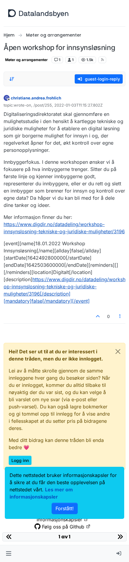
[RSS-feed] (102, 60)
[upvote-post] (97, 316)
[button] (8, 554)
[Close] (118, 351)
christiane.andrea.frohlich (36, 98)
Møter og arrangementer (26, 59)
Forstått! (65, 508)
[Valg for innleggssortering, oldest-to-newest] (11, 79)
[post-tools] (120, 316)
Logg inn (20, 460)
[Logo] (38, 13)
